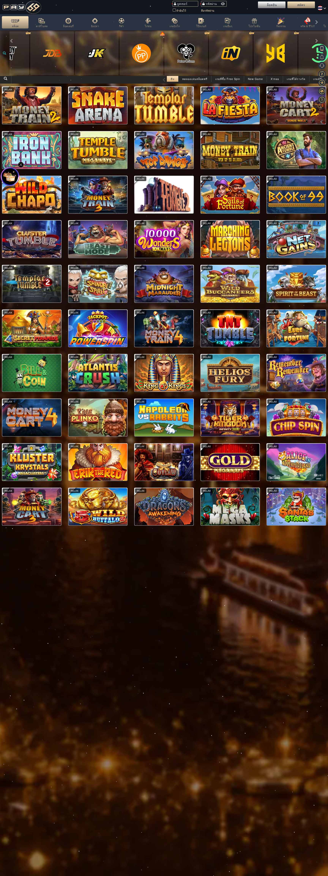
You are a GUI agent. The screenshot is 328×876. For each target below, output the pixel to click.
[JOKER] (97, 53)
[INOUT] (231, 53)
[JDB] (52, 53)
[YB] (275, 53)
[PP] (141, 53)
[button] (11, 23)
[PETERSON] (186, 53)
